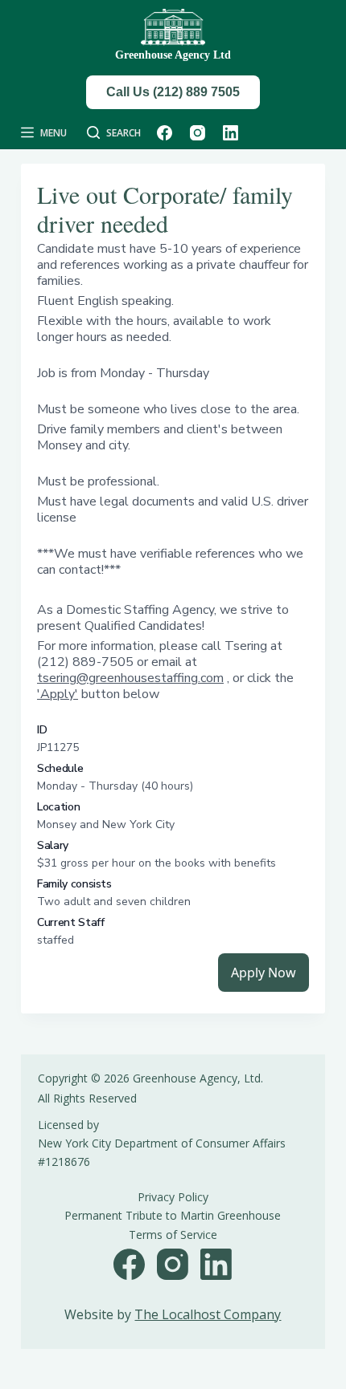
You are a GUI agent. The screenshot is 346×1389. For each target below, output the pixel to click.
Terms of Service (173, 1234)
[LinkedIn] (230, 132)
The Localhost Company (207, 1314)
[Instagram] (197, 132)
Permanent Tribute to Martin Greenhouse (172, 1215)
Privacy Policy (173, 1196)
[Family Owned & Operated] (173, 28)
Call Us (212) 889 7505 (173, 92)
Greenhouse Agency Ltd (173, 55)
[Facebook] (164, 132)
